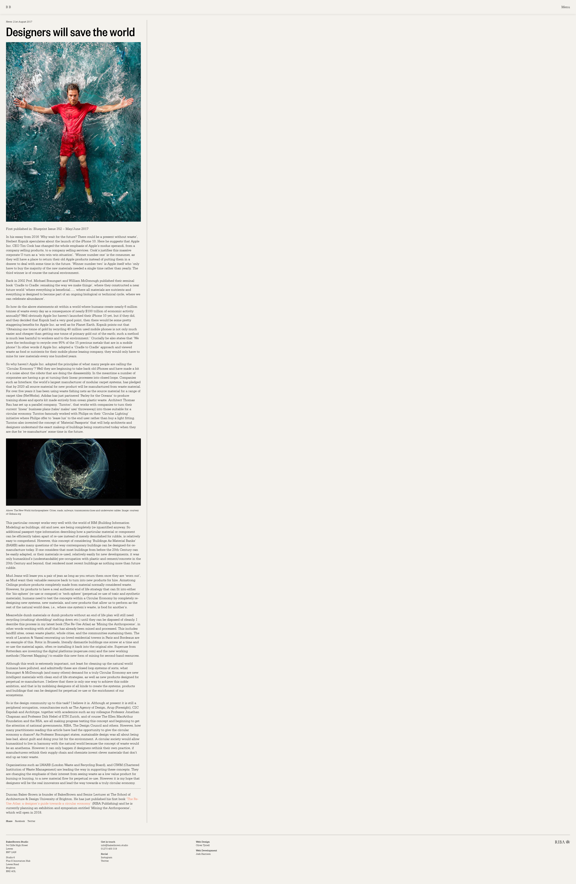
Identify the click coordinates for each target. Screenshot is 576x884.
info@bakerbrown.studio (114, 845)
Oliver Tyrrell (203, 845)
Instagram (106, 857)
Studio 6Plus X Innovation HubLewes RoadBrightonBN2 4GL (18, 864)
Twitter (31, 821)
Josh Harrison (203, 853)
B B (8, 7)
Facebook (20, 821)
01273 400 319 (109, 848)
